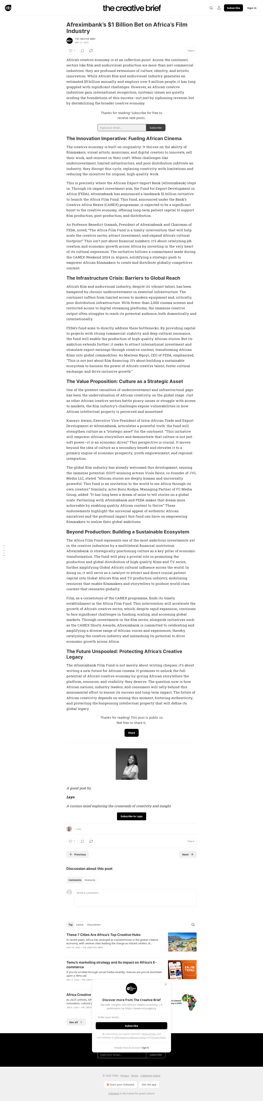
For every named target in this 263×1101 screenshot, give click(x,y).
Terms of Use (149, 1034)
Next (185, 854)
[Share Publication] (219, 7)
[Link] (61, 139)
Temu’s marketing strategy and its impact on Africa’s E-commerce (111, 964)
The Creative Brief (85, 39)
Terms (134, 1075)
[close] (166, 984)
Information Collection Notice (130, 1037)
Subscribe (233, 8)
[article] (131, 943)
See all (73, 1022)
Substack (113, 1093)
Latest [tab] (80, 924)
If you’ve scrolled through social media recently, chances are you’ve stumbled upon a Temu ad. (114, 973)
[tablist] (81, 880)
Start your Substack (122, 1084)
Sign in (252, 8)
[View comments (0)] (82, 50)
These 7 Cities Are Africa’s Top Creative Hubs (103, 935)
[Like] (68, 984)
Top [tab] (71, 924)
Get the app (149, 1084)
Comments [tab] (75, 880)
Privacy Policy (158, 1037)
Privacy (124, 1075)
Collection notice (150, 1075)
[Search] (211, 7)
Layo (70, 797)
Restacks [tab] (90, 880)
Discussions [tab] (94, 924)
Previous (80, 854)
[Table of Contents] (3, 550)
